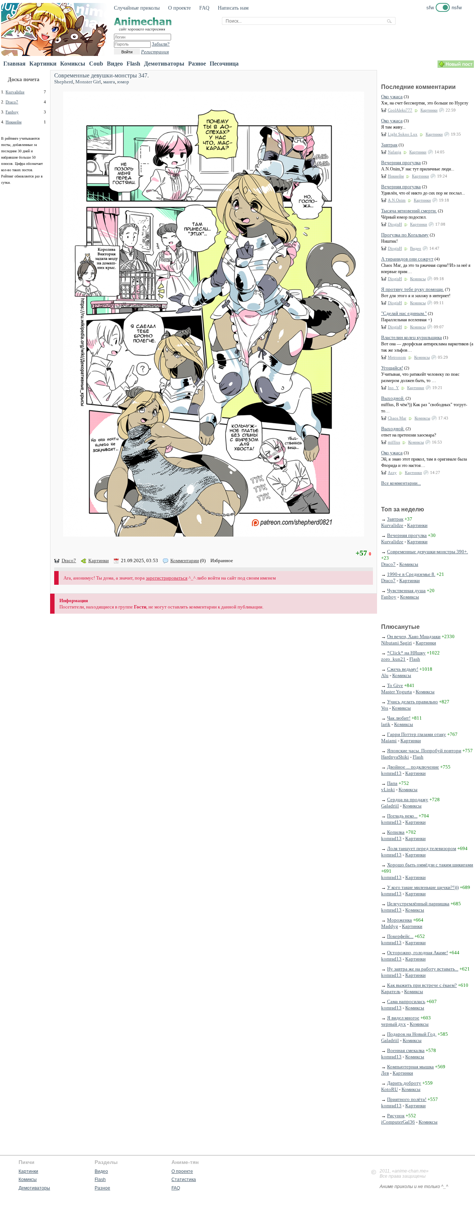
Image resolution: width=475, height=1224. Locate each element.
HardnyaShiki (395, 757)
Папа (392, 783)
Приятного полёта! (406, 1099)
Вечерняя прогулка (401, 162)
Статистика (183, 1179)
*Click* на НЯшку (406, 653)
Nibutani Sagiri (396, 643)
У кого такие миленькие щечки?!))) (423, 887)
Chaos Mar (397, 418)
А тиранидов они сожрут (407, 259)
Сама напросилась (406, 1001)
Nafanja (394, 152)
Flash (133, 63)
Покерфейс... (400, 936)
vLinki (388, 789)
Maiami (389, 740)
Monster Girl (88, 81)
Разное (197, 63)
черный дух (393, 1024)
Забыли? (161, 44)
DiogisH (395, 224)
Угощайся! (392, 368)
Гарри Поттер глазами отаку (416, 734)
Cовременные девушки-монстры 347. (101, 75)
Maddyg (389, 926)
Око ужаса (392, 96)
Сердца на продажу (407, 799)
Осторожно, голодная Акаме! (417, 952)
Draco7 (12, 102)
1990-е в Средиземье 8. (411, 574)
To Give (395, 685)
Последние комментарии (418, 87)
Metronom (397, 357)
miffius (394, 442)
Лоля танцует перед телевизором (421, 848)
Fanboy (12, 112)
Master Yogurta (396, 691)
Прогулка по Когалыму (405, 235)
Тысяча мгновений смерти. (409, 210)
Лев (385, 1073)
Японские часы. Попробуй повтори (424, 750)
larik (385, 724)
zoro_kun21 (393, 659)
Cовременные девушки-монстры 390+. (427, 551)
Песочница (224, 63)
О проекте (179, 8)
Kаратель (390, 991)
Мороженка (399, 920)
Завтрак (389, 144)
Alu (385, 675)
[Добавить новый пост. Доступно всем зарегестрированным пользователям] (456, 66)
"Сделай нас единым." (404, 313)
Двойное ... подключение (413, 767)
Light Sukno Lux (402, 134)
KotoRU (389, 1089)
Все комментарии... (401, 483)
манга (109, 81)
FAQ (204, 8)
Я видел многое (403, 1018)
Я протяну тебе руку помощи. (412, 289)
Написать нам (233, 8)
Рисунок (395, 1115)
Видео (115, 63)
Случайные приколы (137, 8)
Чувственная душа (406, 590)
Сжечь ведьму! (402, 669)
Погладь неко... (402, 816)
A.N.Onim (397, 200)
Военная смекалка (406, 1050)
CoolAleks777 (400, 110)
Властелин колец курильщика (411, 337)
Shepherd (63, 81)
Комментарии (184, 560)
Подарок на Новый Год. (411, 1034)
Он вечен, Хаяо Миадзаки (413, 636)
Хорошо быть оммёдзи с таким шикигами (430, 865)
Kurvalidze (15, 92)
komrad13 (391, 773)
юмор (123, 81)
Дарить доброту (404, 1083)
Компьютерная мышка (410, 1066)
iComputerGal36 (398, 1122)
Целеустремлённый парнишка (418, 903)
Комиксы (72, 63)
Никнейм (14, 122)
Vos (384, 708)
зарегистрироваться (166, 578)
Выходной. (392, 398)
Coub (96, 63)
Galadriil (390, 806)
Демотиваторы (164, 63)
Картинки (42, 63)
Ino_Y (393, 387)
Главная (14, 63)
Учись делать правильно (412, 701)
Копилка (395, 832)
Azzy (392, 472)
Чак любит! (398, 718)
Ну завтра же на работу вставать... (422, 969)
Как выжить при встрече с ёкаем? (422, 985)
